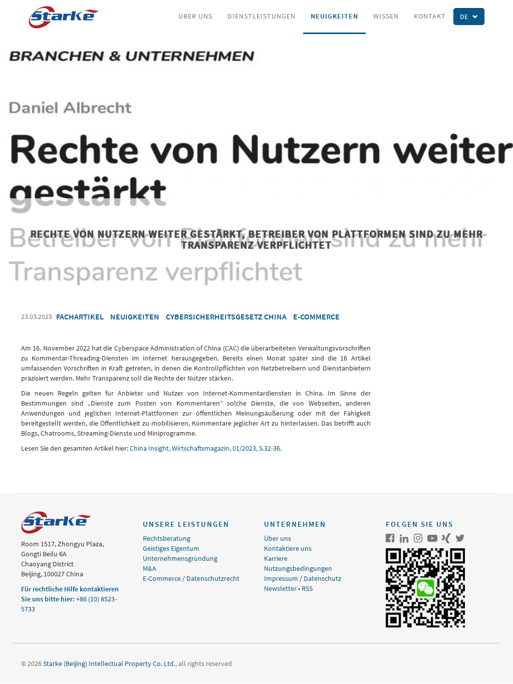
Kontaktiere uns (288, 548)
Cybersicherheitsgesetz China (226, 316)
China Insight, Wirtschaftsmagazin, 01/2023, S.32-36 (205, 448)
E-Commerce (316, 316)
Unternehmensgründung (180, 558)
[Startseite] (67, 17)
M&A (149, 568)
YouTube (432, 538)
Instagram (418, 538)
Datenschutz (322, 578)
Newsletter (280, 588)
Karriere (276, 558)
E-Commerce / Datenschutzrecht (191, 578)
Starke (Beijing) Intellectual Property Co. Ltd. (109, 663)
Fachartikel (80, 316)
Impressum (281, 578)
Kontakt (430, 16)
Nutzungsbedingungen (298, 568)
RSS (307, 588)
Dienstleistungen (261, 16)
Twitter (460, 538)
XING (446, 538)
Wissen (386, 16)
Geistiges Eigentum (171, 548)
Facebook (390, 538)
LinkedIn (404, 538)
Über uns (195, 16)
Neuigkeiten (334, 16)
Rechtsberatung (166, 538)
